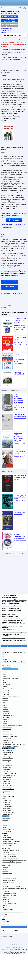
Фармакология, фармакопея (10, 843)
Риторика (5, 703)
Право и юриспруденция (9, 715)
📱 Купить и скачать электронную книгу (9, 20)
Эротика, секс (6, 901)
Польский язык (7, 787)
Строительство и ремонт (9, 856)
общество (21, 306)
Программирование (8, 882)
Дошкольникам (7, 667)
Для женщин (6, 875)
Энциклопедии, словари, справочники (12, 912)
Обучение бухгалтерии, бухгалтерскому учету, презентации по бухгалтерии (14, 619)
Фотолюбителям (7, 837)
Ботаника (5, 700)
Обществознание (7, 727)
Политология (6, 684)
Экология (5, 723)
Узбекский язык (7, 769)
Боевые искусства (8, 909)
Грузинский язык (7, 806)
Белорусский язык (8, 763)
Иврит (4, 798)
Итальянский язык (8, 758)
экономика (15, 306)
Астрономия (6, 717)
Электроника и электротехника (11, 841)
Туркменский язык (8, 810)
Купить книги (14, 220)
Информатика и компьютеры (11, 678)
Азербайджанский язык (9, 775)
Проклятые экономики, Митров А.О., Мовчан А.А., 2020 (20, 477)
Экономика (6, 822)
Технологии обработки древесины (12, 862)
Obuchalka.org (6, 949)
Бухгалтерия (6, 825)
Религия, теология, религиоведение (12, 725)
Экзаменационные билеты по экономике (14, 640)
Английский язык (7, 750)
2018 (9, 306)
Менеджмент (6, 818)
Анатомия (5, 698)
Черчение (5, 709)
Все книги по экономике (9, 595)
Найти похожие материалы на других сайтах (9, 25)
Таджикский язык (7, 814)
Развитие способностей (9, 878)
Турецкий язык (7, 779)
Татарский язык (7, 767)
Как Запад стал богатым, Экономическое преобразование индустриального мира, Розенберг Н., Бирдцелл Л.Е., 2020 (19, 438)
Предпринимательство (9, 829)
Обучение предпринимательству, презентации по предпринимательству (13, 623)
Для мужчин (6, 897)
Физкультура (6, 719)
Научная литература (8, 742)
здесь (5, 52)
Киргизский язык (7, 808)
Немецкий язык (7, 756)
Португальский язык (8, 789)
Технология (6, 690)
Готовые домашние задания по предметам (13, 652)
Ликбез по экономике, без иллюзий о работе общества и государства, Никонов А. (20, 498)
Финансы (5, 823)
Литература (6, 674)
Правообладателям (7, 227)
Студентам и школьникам (10, 736)
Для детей (5, 686)
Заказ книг (5, 869)
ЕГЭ (3, 656)
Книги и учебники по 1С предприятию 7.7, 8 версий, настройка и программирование (14, 600)
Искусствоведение (8, 688)
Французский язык (8, 752)
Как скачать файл (7, 224)
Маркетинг (5, 820)
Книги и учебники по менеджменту (12, 610)
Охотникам (6, 852)
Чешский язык (6, 791)
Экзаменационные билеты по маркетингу (14, 632)
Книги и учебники (6, 665)
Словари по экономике (8, 629)
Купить (2, 234)
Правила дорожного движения (11, 696)
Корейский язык (7, 771)
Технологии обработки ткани (10, 858)
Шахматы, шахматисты (9, 880)
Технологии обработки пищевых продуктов (14, 860)
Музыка (5, 721)
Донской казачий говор (9, 796)
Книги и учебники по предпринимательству (8, 613)
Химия (4, 680)
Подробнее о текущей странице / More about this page (7, 30)
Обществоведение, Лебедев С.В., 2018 (19, 373)
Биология (5, 682)
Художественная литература (11, 702)
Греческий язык (7, 783)
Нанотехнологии (7, 845)
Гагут (5, 306)
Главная (4, 650)
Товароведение (7, 831)
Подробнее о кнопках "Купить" (12, 35)
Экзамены (4, 659)
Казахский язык (7, 781)
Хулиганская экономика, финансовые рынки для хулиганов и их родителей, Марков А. (20, 536)
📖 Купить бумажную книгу (9, 16)
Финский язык (6, 802)
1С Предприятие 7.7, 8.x (9, 893)
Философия (6, 713)
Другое (4, 916)
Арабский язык (7, 777)
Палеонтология (7, 729)
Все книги (4, 914)
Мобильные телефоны (9, 854)
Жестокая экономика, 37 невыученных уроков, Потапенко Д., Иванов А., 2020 (20, 454)
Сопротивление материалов (10, 746)
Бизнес (4, 827)
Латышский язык (7, 785)
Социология (6, 692)
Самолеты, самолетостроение (11, 850)
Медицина (5, 884)
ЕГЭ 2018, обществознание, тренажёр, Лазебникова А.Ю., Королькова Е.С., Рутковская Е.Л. (19, 359)
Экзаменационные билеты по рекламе (13, 638)
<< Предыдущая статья (8, 553)
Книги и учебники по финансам (11, 616)
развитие (3, 307)
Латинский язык (7, 760)
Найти (3, 919)
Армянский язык (7, 765)
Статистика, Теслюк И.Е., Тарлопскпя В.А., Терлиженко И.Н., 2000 (20, 416)
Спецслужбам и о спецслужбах (11, 886)
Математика (6, 671)
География (6, 731)
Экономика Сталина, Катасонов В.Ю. (19, 513)
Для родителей (7, 740)
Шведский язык (7, 792)
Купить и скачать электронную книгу (9, 287)
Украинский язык (7, 762)
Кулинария (6, 907)
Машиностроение (7, 873)
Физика (4, 676)
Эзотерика (5, 835)
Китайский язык (7, 800)
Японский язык (7, 794)
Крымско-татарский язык (9, 773)
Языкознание (6, 804)
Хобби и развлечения (8, 839)
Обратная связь (6, 921)
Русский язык (6, 672)
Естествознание (7, 732)
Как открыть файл (20, 224)
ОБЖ (4, 705)
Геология (5, 867)
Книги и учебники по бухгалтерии (12, 606)
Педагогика (6, 694)
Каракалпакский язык (8, 812)
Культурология (7, 738)
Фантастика (6, 891)
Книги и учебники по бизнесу (10, 603)
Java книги (5, 871)
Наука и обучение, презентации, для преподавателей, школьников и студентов (13, 662)
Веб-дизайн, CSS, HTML (9, 895)
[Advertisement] (9, 65)
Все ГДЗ (4, 654)
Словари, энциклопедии (9, 903)
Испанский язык (7, 754)
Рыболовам (6, 899)
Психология (6, 711)
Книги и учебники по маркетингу (11, 608)
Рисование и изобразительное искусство (14, 744)
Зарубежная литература (9, 734)
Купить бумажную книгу (9, 280)
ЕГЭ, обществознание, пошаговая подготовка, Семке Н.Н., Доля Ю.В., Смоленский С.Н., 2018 (20, 341)
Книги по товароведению (9, 597)
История (5, 707)
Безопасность (6, 905)
